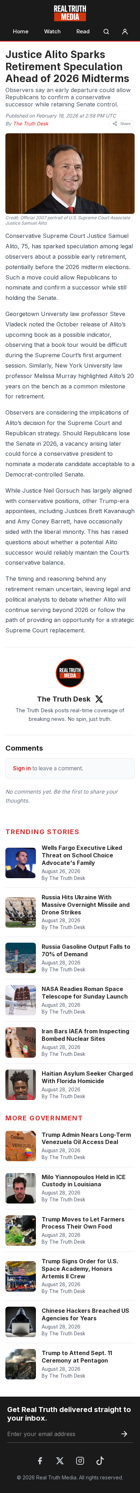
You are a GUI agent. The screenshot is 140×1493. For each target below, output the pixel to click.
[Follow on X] (99, 699)
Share (125, 123)
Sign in (22, 768)
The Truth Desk (30, 123)
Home (20, 31)
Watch (52, 31)
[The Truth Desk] (70, 673)
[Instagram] (80, 1461)
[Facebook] (40, 1461)
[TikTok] (100, 1461)
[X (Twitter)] (60, 1461)
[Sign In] (124, 31)
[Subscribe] (124, 1433)
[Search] (106, 31)
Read (83, 31)
